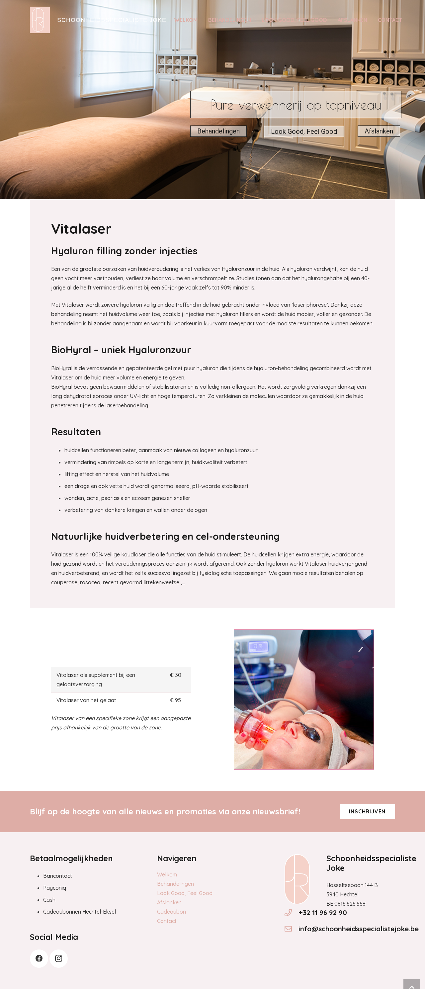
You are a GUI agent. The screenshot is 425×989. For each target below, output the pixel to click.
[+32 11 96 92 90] (291, 912)
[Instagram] (58, 958)
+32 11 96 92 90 (322, 912)
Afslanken (379, 131)
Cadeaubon (171, 911)
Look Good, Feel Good (304, 131)
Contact (167, 921)
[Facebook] (39, 958)
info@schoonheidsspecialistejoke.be (358, 928)
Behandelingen (218, 131)
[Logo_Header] (40, 20)
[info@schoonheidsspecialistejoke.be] (291, 929)
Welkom (167, 874)
